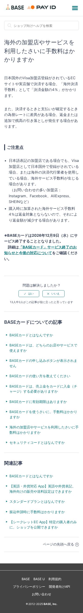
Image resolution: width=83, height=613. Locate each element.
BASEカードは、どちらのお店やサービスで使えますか (43, 348)
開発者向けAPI (59, 586)
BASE (26, 579)
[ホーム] (31, 10)
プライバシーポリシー (29, 586)
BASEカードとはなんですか (31, 335)
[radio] (28, 293)
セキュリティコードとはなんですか (37, 442)
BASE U (39, 579)
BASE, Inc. (50, 604)
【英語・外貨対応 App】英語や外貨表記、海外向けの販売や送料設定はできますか (42, 489)
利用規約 (54, 579)
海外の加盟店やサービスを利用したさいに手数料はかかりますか (44, 430)
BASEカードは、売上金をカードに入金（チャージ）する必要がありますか (43, 389)
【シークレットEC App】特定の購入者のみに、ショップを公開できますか (43, 524)
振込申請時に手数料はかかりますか (37, 512)
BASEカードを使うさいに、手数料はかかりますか (43, 414)
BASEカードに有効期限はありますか (38, 401)
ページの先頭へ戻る (58, 544)
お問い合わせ (41, 594)
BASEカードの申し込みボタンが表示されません (43, 363)
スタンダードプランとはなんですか (37, 501)
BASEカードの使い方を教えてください (39, 376)
